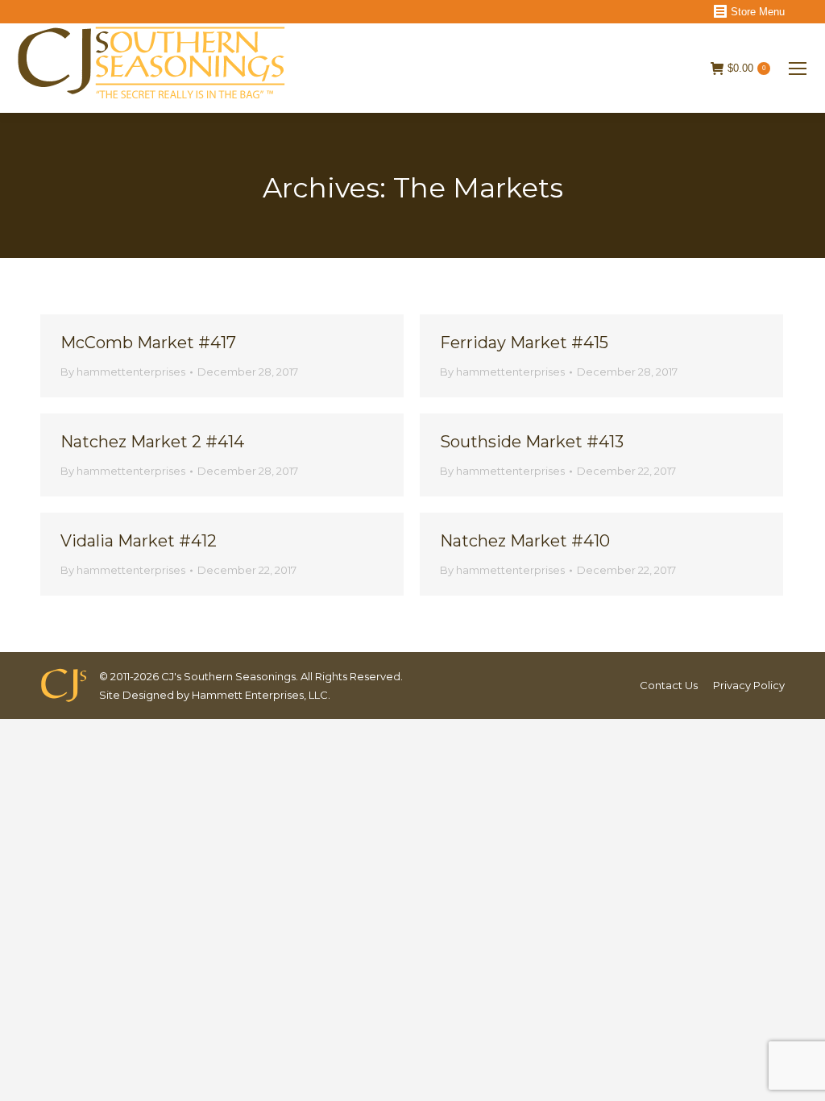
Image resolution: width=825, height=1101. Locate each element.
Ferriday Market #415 (524, 342)
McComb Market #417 (148, 342)
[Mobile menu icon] (797, 68)
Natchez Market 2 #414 (152, 441)
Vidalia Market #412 (138, 540)
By (122, 371)
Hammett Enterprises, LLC (260, 694)
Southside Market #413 (532, 441)
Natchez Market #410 (525, 540)
